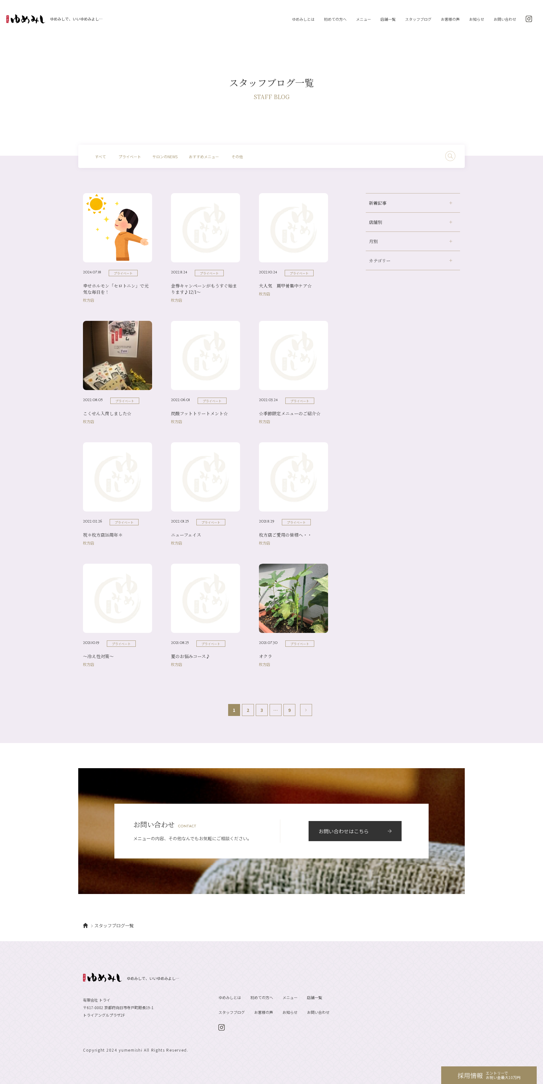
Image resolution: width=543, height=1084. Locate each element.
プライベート (129, 156)
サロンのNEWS (165, 156)
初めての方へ (335, 19)
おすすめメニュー (204, 156)
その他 (237, 156)
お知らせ (476, 19)
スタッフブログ (418, 19)
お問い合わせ (505, 19)
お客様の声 (450, 19)
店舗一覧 (388, 19)
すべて (100, 156)
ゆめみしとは (303, 19)
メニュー (363, 19)
